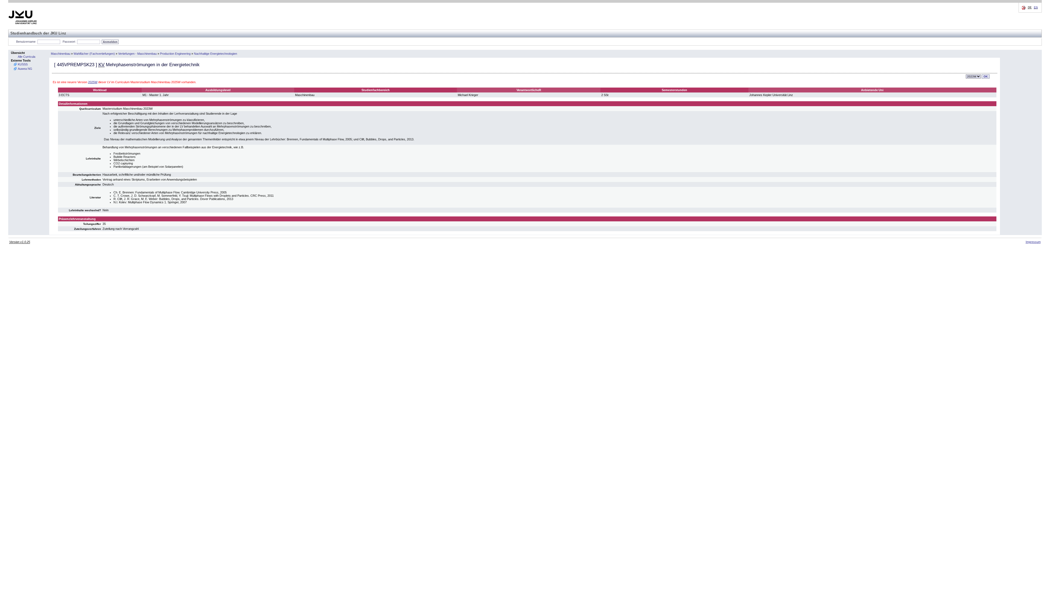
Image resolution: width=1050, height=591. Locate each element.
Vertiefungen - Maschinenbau (137, 53)
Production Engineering (175, 53)
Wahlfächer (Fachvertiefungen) (94, 53)
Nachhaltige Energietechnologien (215, 53)
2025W (92, 82)
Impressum (1033, 242)
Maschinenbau (60, 53)
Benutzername (26, 41)
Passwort (69, 41)
